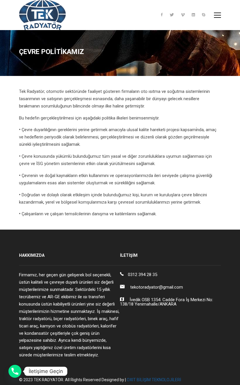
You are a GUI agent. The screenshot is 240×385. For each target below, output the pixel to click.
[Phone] (14, 371)
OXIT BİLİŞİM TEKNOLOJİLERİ (154, 379)
